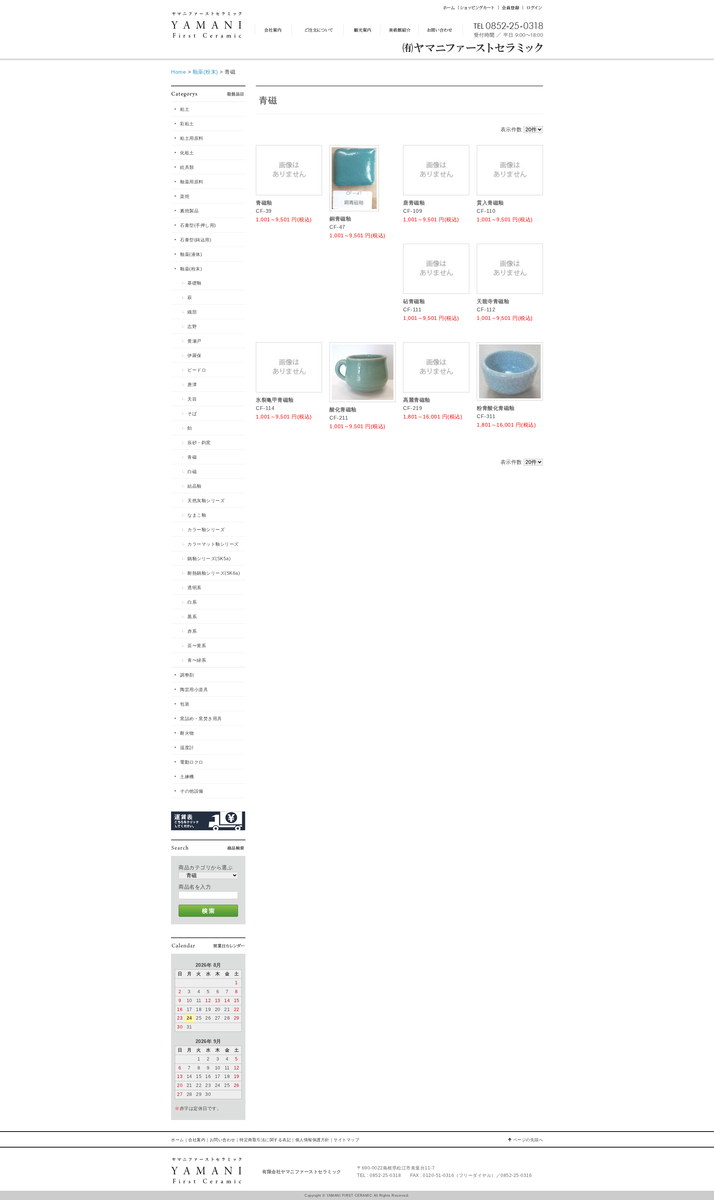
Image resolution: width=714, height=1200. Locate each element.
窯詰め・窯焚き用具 (201, 718)
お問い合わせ (222, 1140)
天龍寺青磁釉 (493, 301)
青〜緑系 (196, 660)
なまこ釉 (196, 515)
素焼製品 (189, 211)
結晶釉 (194, 486)
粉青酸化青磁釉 (496, 408)
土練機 (187, 776)
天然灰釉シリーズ (206, 500)
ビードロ (196, 370)
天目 (192, 399)
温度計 (187, 747)
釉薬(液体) (191, 254)
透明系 (194, 587)
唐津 (192, 384)
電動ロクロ (191, 762)
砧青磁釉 (414, 301)
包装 (184, 704)
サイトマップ (346, 1140)
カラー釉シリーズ (206, 529)
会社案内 (196, 1140)
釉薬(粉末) (191, 269)
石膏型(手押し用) (198, 225)
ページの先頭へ (528, 1140)
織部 (192, 312)
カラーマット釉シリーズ (213, 544)
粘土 (184, 109)
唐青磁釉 (414, 203)
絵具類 (187, 167)
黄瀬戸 (194, 341)
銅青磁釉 (340, 219)
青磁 (192, 457)
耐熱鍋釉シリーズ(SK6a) (213, 573)
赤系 (192, 631)
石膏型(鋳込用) (195, 240)
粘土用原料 (191, 138)
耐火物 (187, 733)
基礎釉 (194, 283)
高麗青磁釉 (416, 400)
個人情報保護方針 (312, 1140)
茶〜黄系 (196, 645)
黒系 (192, 616)
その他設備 (191, 791)
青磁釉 (264, 203)
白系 (192, 602)
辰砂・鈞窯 (199, 442)
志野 (192, 326)
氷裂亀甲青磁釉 (275, 400)
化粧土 (187, 152)
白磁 (192, 471)
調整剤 (187, 675)
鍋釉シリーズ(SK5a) (209, 558)
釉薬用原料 (191, 182)
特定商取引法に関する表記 (265, 1140)
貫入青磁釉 (490, 203)
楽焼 (184, 196)
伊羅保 (194, 355)
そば (192, 413)
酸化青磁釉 (343, 410)
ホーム (177, 1140)
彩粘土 (187, 123)
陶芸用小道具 (194, 689)
